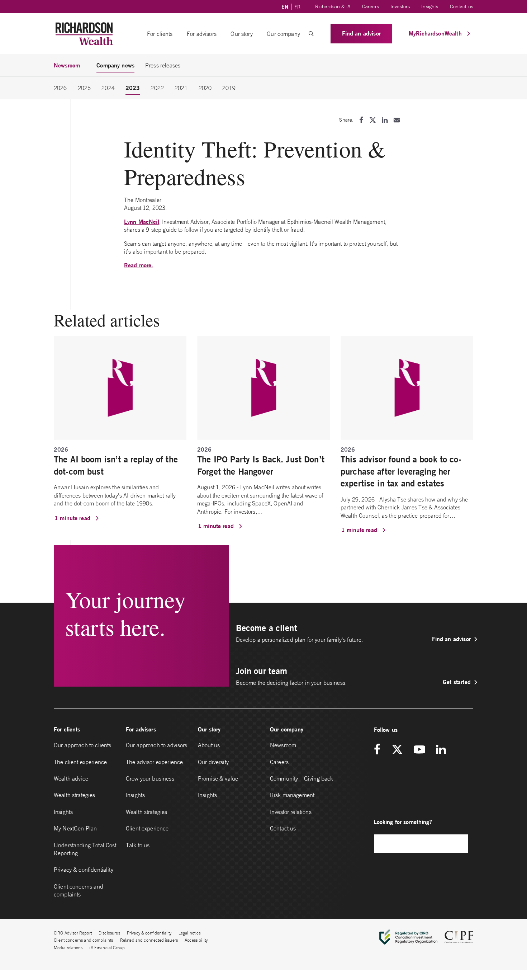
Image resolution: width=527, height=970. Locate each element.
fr (297, 7)
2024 (108, 87)
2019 (229, 87)
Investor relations (291, 811)
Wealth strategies (74, 795)
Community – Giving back (301, 778)
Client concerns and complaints (78, 890)
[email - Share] (396, 120)
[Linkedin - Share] (384, 120)
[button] (311, 33)
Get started (457, 682)
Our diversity (213, 762)
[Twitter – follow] (397, 750)
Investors (400, 6)
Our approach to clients (82, 745)
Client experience (147, 828)
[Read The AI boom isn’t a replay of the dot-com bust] (120, 387)
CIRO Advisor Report (73, 933)
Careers (370, 6)
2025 (84, 87)
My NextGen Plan (75, 828)
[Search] (458, 843)
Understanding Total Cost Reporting (85, 849)
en (284, 7)
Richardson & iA (333, 6)
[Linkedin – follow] (440, 750)
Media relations (68, 948)
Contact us (462, 6)
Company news (115, 65)
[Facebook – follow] (379, 750)
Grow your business (150, 778)
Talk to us (138, 845)
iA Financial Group (107, 948)
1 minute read (73, 518)
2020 (205, 87)
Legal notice (190, 933)
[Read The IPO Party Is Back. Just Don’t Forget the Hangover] (263, 387)
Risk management (292, 795)
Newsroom (283, 745)
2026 (60, 87)
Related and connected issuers (149, 940)
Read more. (138, 265)
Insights (429, 6)
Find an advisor (361, 33)
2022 (157, 87)
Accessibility (196, 940)
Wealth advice (71, 778)
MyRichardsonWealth (436, 33)
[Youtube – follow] (419, 750)
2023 (132, 87)
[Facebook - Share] (361, 120)
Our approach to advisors (156, 745)
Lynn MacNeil (141, 221)
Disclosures (109, 933)
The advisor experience (154, 762)
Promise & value (218, 778)
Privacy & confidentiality (83, 869)
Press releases (162, 65)
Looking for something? (403, 821)
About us (209, 745)
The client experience (80, 762)
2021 (181, 87)
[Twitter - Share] (372, 120)
